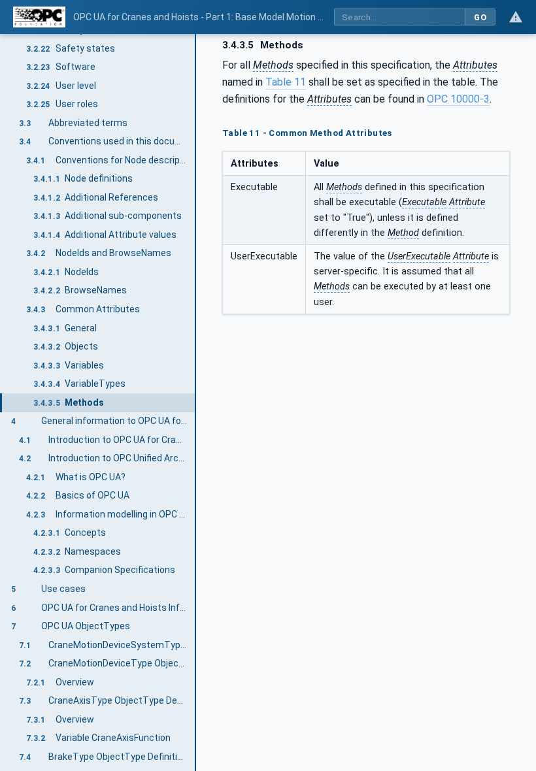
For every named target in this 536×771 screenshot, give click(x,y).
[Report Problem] (516, 17)
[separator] (196, 402)
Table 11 (285, 82)
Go (480, 17)
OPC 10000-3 (458, 99)
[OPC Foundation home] (39, 17)
